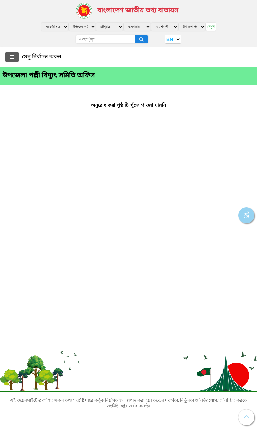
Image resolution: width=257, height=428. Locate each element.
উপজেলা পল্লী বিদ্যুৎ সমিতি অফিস (49, 75)
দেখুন (211, 26)
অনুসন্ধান (141, 39)
